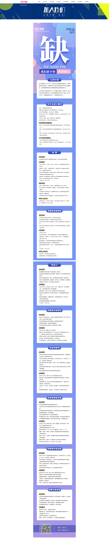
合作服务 (73, 1)
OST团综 (87, 1)
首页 (39, 1)
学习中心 (45, 1)
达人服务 (58, 1)
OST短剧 (52, 1)
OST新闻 (80, 1)
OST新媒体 (65, 1)
